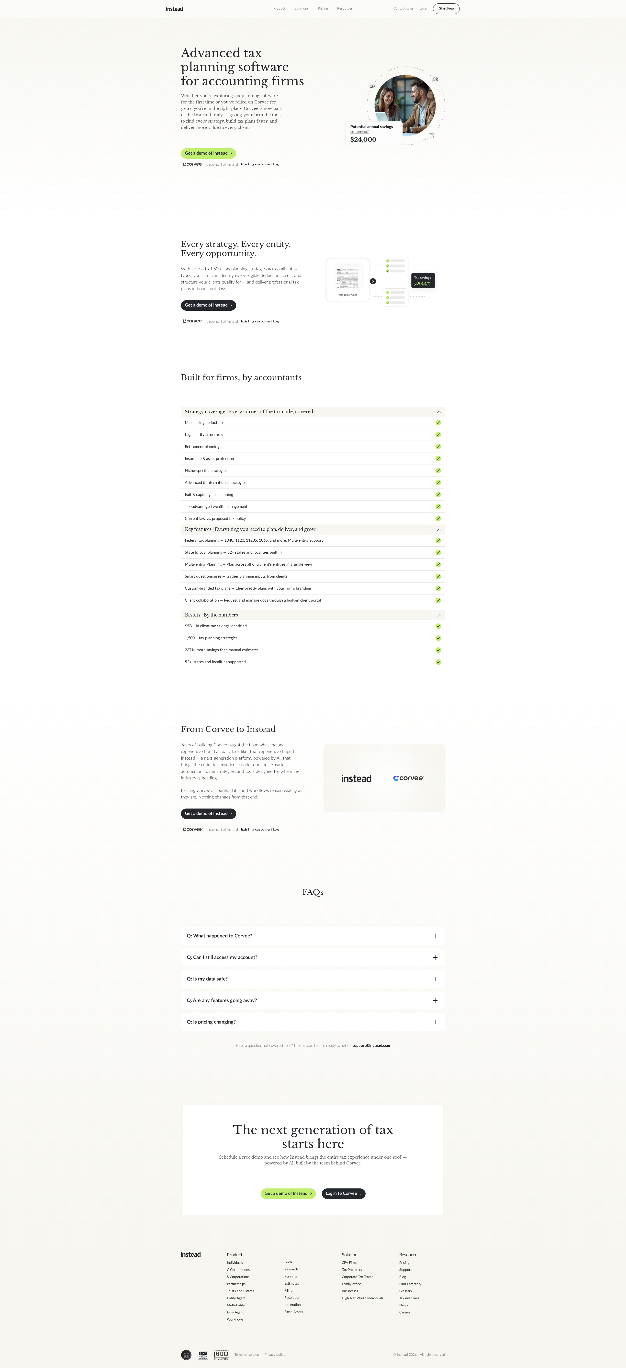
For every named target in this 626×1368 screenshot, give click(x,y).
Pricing (323, 8)
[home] (174, 9)
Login (423, 8)
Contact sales (403, 8)
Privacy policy (275, 1355)
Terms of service (247, 1355)
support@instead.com (371, 1045)
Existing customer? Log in (261, 164)
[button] (279, 8)
